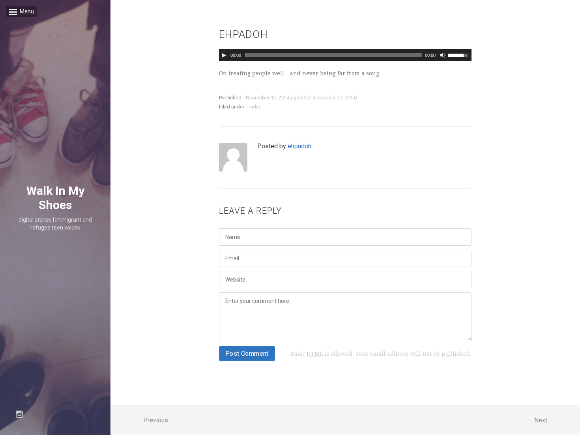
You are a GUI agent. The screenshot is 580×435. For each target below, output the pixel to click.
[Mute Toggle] (443, 55)
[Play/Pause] (224, 55)
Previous (155, 420)
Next (540, 420)
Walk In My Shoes (55, 198)
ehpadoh (299, 146)
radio (254, 107)
